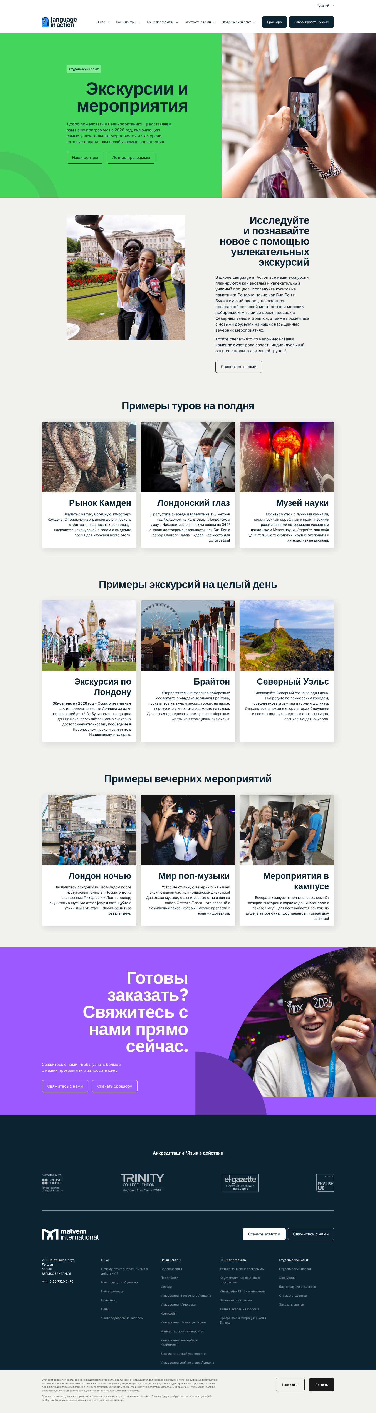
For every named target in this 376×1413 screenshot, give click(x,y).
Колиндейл (168, 1313)
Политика (108, 1300)
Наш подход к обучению (119, 1282)
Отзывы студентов (293, 1295)
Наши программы (160, 22)
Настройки (290, 1384)
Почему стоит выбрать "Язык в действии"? (124, 1271)
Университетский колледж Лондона (187, 1362)
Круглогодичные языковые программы (240, 1280)
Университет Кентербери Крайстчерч (179, 1342)
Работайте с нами (197, 22)
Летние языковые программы (242, 1269)
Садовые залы (171, 1269)
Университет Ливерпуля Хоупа (183, 1322)
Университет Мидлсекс (178, 1304)
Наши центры (126, 22)
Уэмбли (166, 1286)
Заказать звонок (291, 1304)
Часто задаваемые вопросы (122, 1318)
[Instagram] (55, 1291)
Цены (105, 1309)
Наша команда (112, 1291)
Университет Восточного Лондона (186, 1295)
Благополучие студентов (297, 1286)
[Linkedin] (66, 1291)
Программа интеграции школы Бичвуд (243, 1320)
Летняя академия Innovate (239, 1309)
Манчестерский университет (182, 1331)
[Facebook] (45, 1291)
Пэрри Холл (169, 1278)
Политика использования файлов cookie (115, 1390)
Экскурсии (287, 1278)
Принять (321, 1384)
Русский (323, 5)
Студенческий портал (295, 1269)
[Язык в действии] (59, 25)
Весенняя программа (236, 1300)
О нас (101, 22)
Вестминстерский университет (184, 1353)
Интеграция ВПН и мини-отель (242, 1291)
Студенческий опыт (236, 22)
